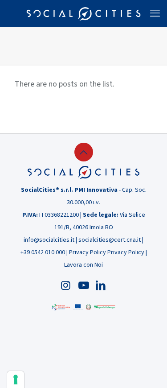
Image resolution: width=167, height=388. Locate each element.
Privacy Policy (87, 252)
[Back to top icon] (83, 152)
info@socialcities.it (49, 239)
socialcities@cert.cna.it (109, 239)
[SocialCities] (83, 13)
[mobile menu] (155, 13)
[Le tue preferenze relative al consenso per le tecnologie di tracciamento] (15, 379)
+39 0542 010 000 (42, 252)
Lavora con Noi (83, 264)
